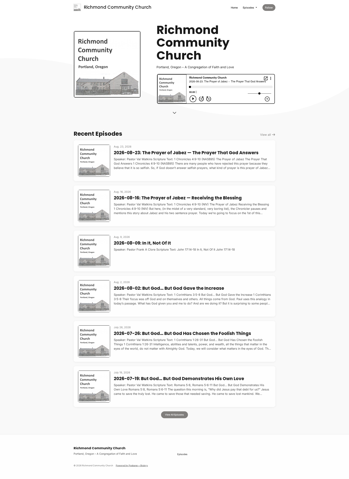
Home (234, 7)
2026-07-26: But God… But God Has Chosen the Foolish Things (182, 333)
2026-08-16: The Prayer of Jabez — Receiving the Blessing (178, 198)
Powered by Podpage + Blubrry (132, 465)
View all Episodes (174, 414)
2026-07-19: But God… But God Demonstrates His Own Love (179, 379)
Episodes (249, 7)
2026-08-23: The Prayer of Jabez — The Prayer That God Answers (186, 153)
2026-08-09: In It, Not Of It (142, 243)
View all (266, 134)
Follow (269, 7)
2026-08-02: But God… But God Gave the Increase (169, 288)
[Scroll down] (174, 112)
